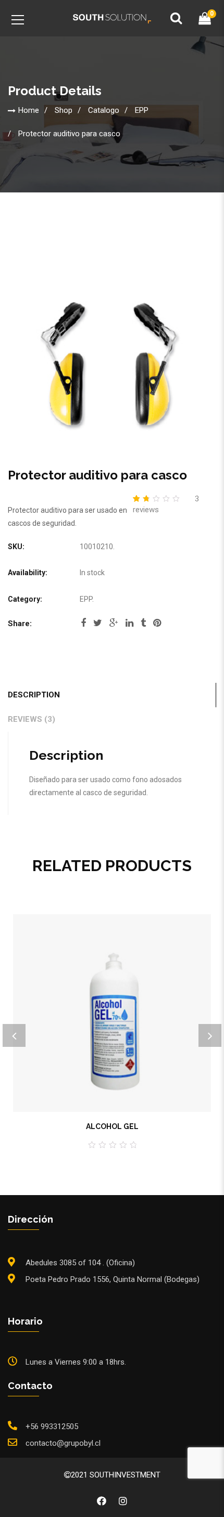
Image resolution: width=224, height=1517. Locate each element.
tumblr (143, 626)
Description (34, 694)
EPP (141, 109)
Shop (63, 109)
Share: (20, 623)
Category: (25, 599)
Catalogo (103, 109)
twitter (97, 626)
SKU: (16, 546)
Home (28, 109)
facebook (83, 626)
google (113, 626)
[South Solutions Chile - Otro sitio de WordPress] (112, 18)
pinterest (157, 626)
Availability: (27, 572)
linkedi (129, 626)
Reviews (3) (31, 719)
